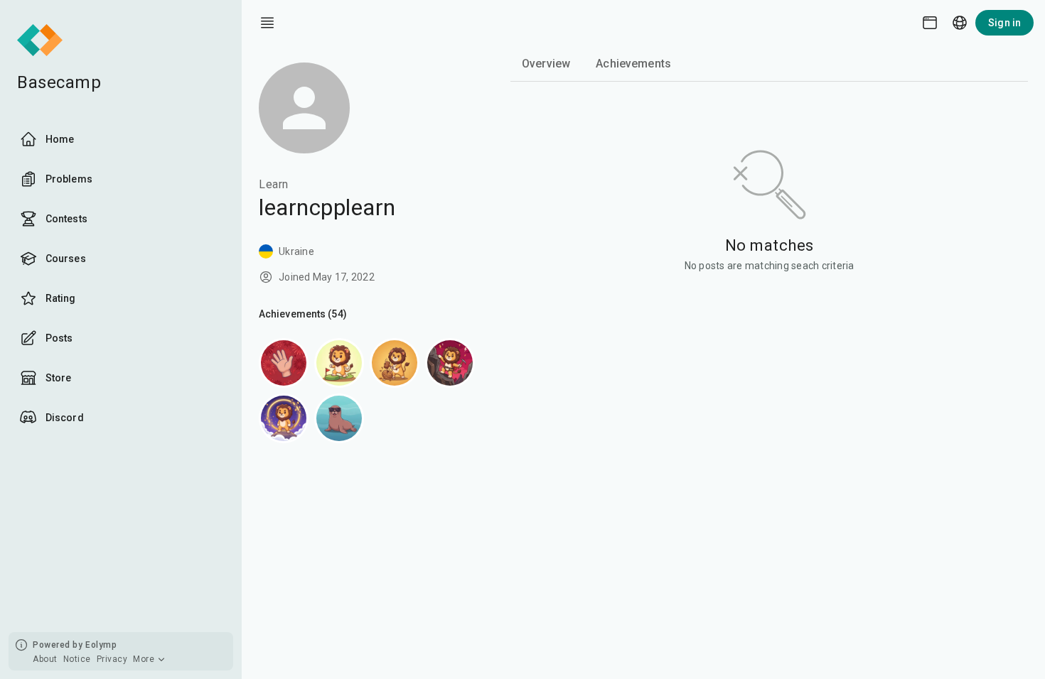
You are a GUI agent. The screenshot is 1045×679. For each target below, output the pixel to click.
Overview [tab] (546, 63)
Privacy (112, 659)
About (45, 659)
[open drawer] (267, 23)
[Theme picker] (930, 23)
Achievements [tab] (633, 63)
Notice (77, 659)
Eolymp (101, 645)
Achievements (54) (303, 314)
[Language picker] (959, 23)
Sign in (1004, 22)
